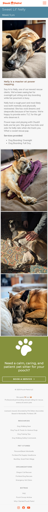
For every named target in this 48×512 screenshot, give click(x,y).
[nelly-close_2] (24, 305)
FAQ (24, 493)
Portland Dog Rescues (24, 476)
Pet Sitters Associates (36, 411)
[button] (18, 507)
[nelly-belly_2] (24, 243)
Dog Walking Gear (24, 426)
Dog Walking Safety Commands (24, 438)
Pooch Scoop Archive (24, 497)
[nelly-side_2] (24, 180)
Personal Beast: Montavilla (24, 451)
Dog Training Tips (24, 434)
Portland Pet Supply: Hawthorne (24, 455)
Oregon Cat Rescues (24, 472)
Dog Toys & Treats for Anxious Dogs (24, 430)
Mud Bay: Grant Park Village (24, 459)
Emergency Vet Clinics (24, 480)
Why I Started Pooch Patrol (24, 501)
